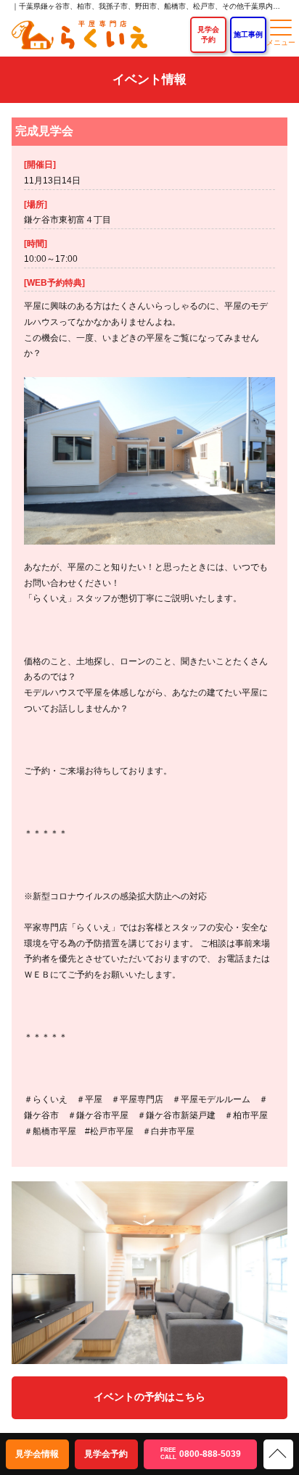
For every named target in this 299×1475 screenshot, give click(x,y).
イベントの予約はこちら (149, 1396)
